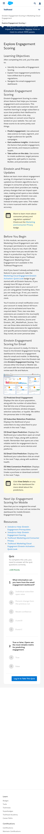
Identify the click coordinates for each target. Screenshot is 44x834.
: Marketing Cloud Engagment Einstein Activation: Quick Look (21, 546)
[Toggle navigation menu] (39, 9)
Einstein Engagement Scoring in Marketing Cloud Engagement (21, 17)
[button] (14, 23)
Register (28, 29)
